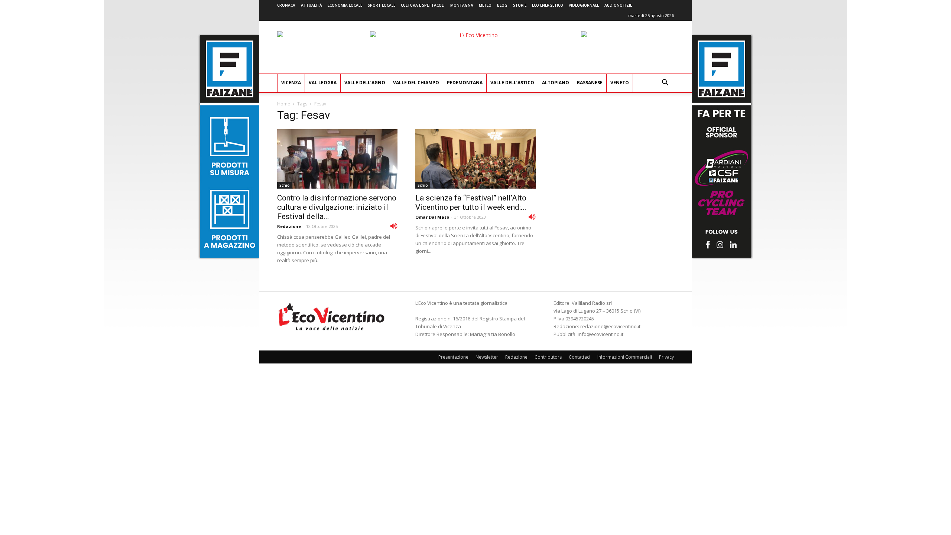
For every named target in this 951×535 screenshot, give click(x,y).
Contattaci (579, 357)
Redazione (289, 226)
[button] (665, 83)
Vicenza (291, 82)
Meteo (485, 5)
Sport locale (381, 5)
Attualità (311, 5)
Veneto (619, 82)
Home (283, 104)
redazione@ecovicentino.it (610, 326)
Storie (519, 5)
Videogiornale (584, 5)
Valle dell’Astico (512, 82)
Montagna (461, 5)
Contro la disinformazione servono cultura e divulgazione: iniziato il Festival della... (336, 207)
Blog (502, 5)
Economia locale (345, 5)
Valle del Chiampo (416, 82)
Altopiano (555, 82)
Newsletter (487, 357)
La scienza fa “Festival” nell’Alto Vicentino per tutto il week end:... (470, 202)
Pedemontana (465, 82)
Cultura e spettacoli (423, 5)
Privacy (666, 357)
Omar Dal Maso (432, 217)
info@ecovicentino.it (600, 334)
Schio (284, 185)
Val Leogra (323, 82)
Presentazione (453, 357)
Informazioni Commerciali (624, 357)
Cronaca (286, 5)
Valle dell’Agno (364, 82)
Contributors (548, 357)
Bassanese (590, 82)
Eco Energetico (547, 5)
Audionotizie (618, 5)
